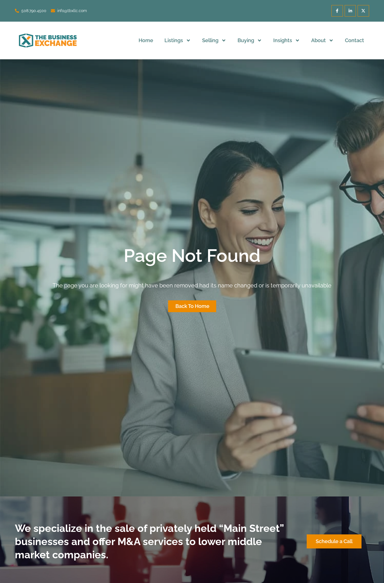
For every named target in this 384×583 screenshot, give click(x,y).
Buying (246, 40)
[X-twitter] (363, 11)
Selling (210, 40)
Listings (173, 40)
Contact (354, 40)
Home (146, 40)
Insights (282, 40)
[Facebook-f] (337, 11)
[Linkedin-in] (350, 11)
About (318, 40)
